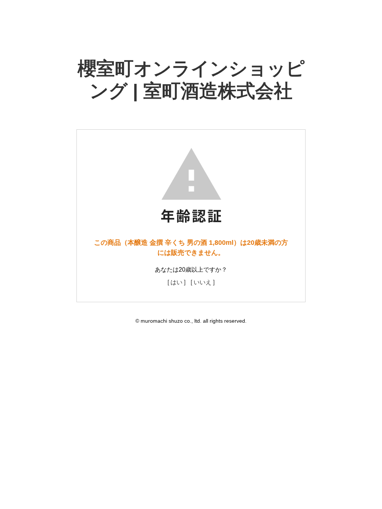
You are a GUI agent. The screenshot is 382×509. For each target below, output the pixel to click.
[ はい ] (176, 282)
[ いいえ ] (203, 282)
